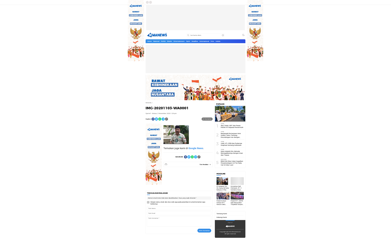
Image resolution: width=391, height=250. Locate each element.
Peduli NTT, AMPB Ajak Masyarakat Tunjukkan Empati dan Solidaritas (237, 203)
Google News (195, 148)
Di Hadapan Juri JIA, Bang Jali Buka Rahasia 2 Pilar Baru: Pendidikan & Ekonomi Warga (222, 189)
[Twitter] (156, 119)
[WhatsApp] (159, 119)
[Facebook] (153, 119)
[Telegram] (163, 119)
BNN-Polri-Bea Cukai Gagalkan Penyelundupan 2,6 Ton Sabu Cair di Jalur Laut (232, 163)
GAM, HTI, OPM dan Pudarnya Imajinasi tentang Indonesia (231, 144)
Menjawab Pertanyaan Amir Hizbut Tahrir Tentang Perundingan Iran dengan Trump (231, 136)
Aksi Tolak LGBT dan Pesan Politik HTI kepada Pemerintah (232, 126)
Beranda (148, 102)
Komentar (208, 119)
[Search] (223, 35)
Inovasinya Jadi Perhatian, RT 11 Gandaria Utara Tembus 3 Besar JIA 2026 (236, 189)
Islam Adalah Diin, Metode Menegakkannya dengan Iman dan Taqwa (232, 153)
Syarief (148, 113)
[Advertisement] (195, 19)
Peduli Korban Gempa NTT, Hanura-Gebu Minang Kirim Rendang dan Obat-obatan (221, 205)
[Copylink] (166, 119)
